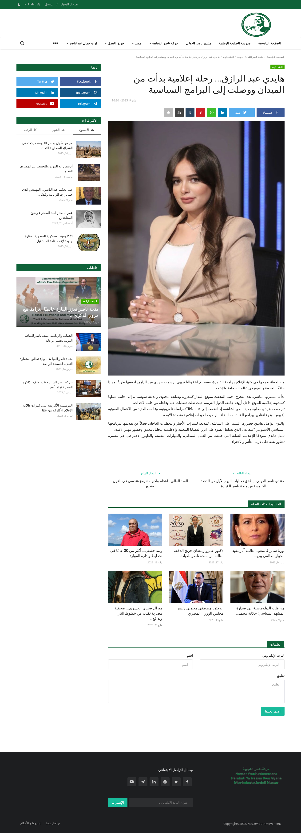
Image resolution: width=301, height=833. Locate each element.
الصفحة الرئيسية (269, 43)
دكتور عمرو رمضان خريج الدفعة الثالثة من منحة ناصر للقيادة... (198, 553)
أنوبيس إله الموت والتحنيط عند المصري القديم (46, 168)
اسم (190, 655)
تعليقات (275, 644)
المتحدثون (228, 56)
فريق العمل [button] (115, 43)
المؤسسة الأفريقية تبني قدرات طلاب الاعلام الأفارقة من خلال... (48, 407)
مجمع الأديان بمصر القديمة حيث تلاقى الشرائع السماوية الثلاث (47, 145)
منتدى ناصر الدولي (198, 43)
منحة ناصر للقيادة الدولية (250, 56)
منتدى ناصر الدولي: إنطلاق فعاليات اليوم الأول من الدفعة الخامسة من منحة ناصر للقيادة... (242, 483)
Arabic (32, 4)
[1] (19, 4)
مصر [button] (137, 43)
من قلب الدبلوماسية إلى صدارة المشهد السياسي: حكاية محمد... (260, 611)
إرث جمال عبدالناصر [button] (82, 43)
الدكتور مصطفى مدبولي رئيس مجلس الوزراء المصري (200, 611)
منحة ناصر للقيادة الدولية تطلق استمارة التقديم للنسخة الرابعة (46, 361)
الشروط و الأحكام (31, 823)
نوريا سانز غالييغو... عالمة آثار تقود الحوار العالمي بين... (258, 553)
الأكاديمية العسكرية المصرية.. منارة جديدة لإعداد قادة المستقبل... (49, 238)
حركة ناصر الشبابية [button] (164, 43)
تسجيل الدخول (69, 4)
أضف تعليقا (273, 711)
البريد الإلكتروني (273, 655)
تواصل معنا (53, 823)
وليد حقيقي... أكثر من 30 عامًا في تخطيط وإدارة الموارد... (136, 553)
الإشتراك (118, 802)
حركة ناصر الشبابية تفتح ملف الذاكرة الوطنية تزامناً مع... (48, 384)
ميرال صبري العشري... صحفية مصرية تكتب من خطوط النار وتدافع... (138, 613)
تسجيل (49, 4)
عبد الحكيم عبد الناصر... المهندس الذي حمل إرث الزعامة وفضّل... (47, 192)
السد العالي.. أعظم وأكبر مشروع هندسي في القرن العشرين (150, 483)
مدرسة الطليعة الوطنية (235, 43)
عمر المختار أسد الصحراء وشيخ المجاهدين (52, 215)
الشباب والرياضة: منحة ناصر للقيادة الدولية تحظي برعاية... (49, 338)
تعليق (281, 675)
